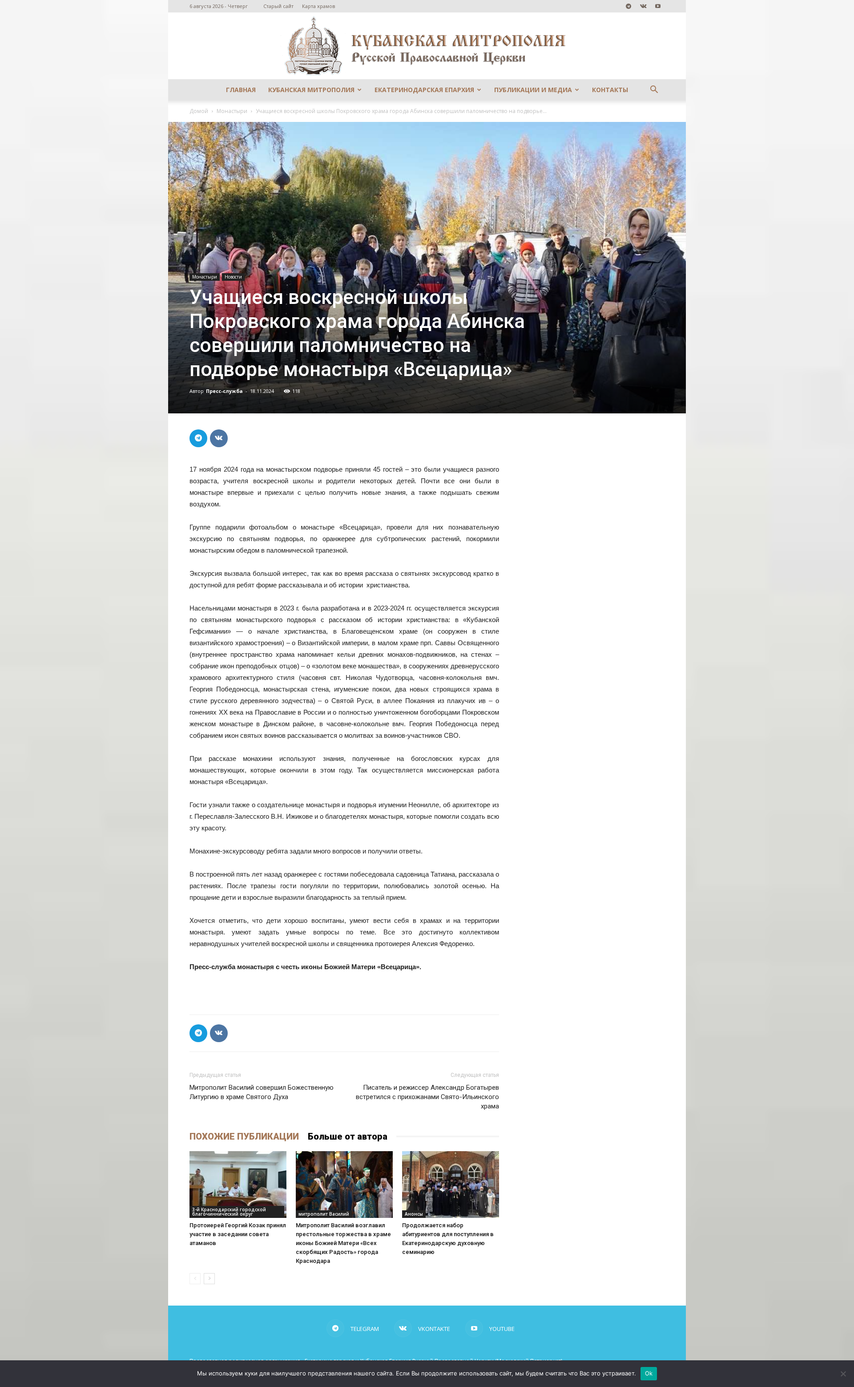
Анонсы (414, 1214)
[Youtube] (658, 6)
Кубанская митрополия (311, 89)
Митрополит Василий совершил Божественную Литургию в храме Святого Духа (261, 1092)
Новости (233, 277)
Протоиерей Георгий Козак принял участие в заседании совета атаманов (237, 1234)
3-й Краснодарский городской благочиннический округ (229, 1211)
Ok (649, 1373)
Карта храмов (318, 6)
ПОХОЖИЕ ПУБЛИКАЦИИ (244, 1136)
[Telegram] (628, 6)
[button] (654, 90)
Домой (198, 111)
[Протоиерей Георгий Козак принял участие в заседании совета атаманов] (237, 1184)
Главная (241, 89)
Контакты (610, 89)
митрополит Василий (323, 1214)
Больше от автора (347, 1136)
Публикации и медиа (533, 89)
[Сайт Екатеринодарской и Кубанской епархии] (427, 45)
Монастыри (232, 111)
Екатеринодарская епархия (424, 89)
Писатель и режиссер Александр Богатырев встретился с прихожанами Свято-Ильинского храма (427, 1097)
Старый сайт (278, 6)
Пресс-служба (224, 391)
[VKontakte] (643, 6)
